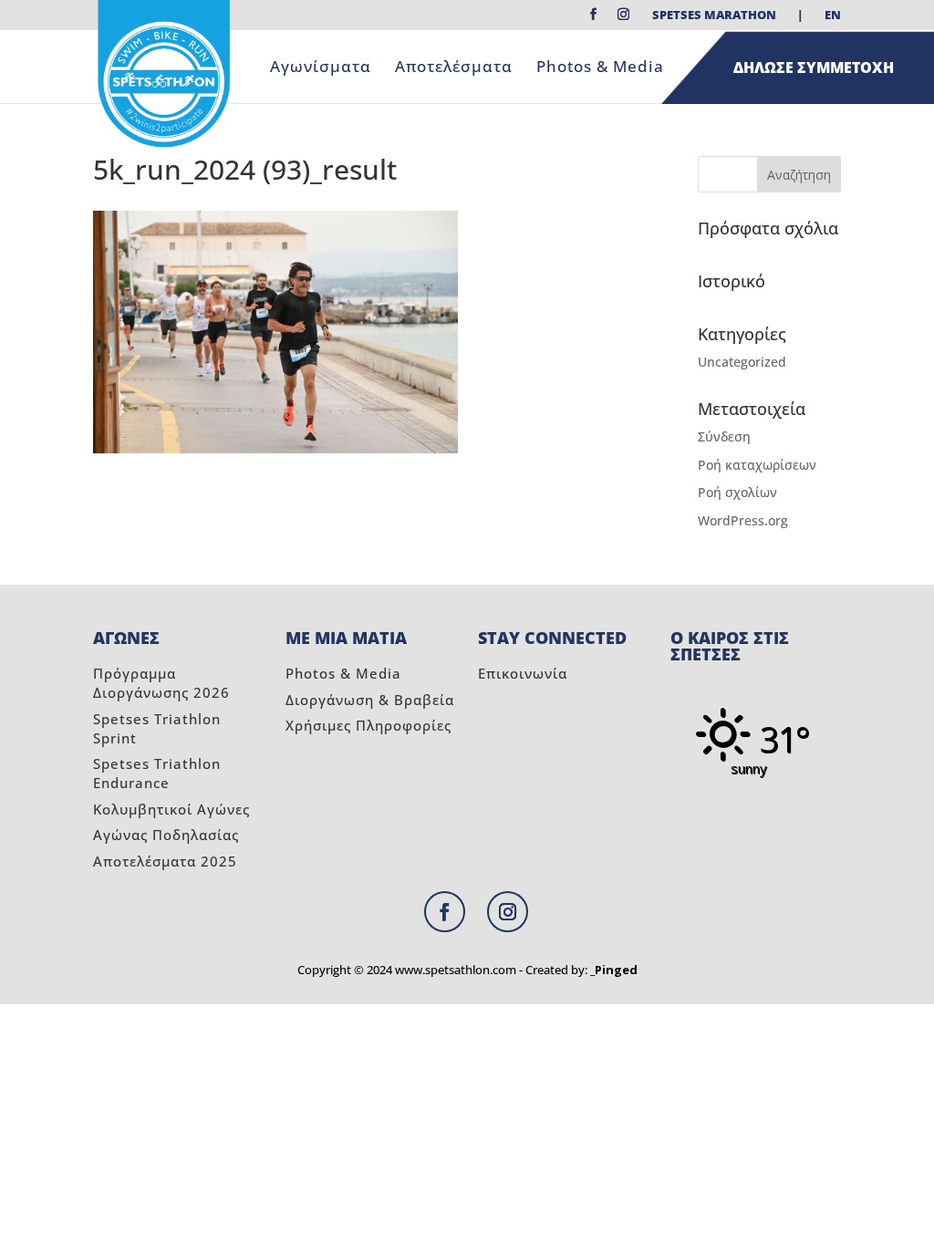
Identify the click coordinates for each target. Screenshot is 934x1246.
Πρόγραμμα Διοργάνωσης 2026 (161, 682)
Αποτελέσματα (454, 68)
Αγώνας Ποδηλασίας (166, 834)
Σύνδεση (724, 436)
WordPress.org (743, 520)
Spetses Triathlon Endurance (157, 773)
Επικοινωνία (522, 673)
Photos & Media (600, 68)
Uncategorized (742, 361)
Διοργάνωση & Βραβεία (369, 699)
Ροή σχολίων (737, 492)
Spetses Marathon (714, 16)
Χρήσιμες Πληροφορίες (368, 725)
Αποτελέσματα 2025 (165, 861)
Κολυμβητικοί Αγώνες (171, 809)
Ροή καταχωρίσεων (757, 464)
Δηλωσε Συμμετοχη (813, 67)
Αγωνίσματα (320, 68)
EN (833, 16)
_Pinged (614, 969)
